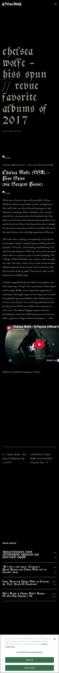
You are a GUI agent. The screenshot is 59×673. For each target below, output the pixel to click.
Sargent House (26, 184)
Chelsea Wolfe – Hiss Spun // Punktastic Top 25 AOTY (14, 458)
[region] (29, 653)
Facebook (16, 371)
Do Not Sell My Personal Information (29, 652)
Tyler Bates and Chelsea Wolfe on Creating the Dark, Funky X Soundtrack (25, 583)
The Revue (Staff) (45, 164)
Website (6, 371)
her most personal (19, 216)
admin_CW (12, 131)
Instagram (27, 371)
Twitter (36, 371)
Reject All (29, 660)
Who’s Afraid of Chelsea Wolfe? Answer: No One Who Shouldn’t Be (23, 595)
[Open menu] (55, 4)
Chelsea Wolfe (16, 173)
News (20, 131)
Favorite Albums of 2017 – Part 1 (17, 164)
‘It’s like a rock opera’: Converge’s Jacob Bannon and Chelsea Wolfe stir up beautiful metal (24, 570)
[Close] (55, 639)
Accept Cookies (29, 668)
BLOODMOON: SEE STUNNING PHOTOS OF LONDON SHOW (20, 555)
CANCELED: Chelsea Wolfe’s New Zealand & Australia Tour (41, 458)
